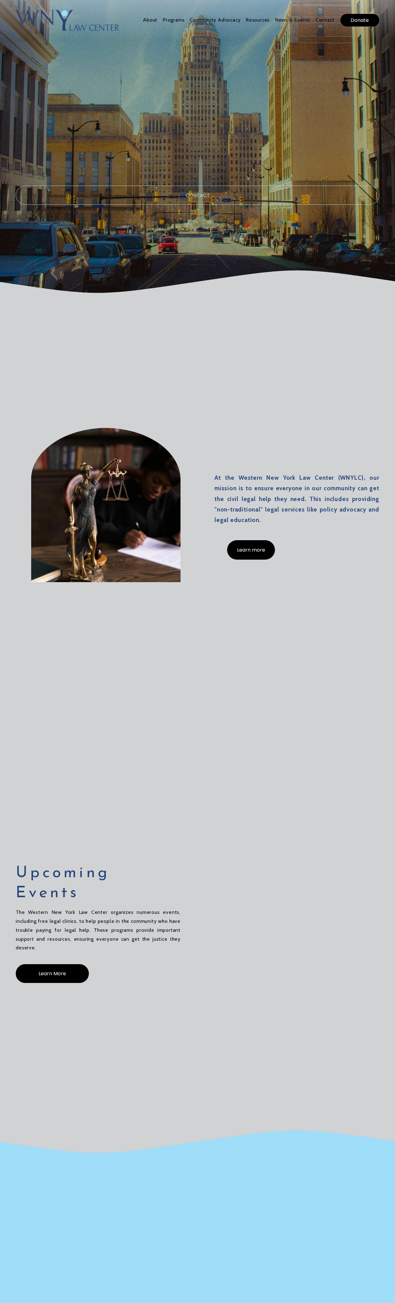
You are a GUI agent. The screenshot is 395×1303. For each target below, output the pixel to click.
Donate (360, 20)
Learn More (52, 973)
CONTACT (197, 195)
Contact (325, 20)
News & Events (292, 20)
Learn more (251, 549)
